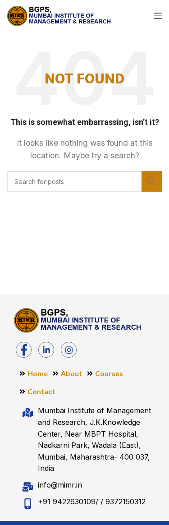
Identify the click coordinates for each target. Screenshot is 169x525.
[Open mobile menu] (158, 16)
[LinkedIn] (46, 350)
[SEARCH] (152, 181)
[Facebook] (24, 350)
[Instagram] (69, 350)
